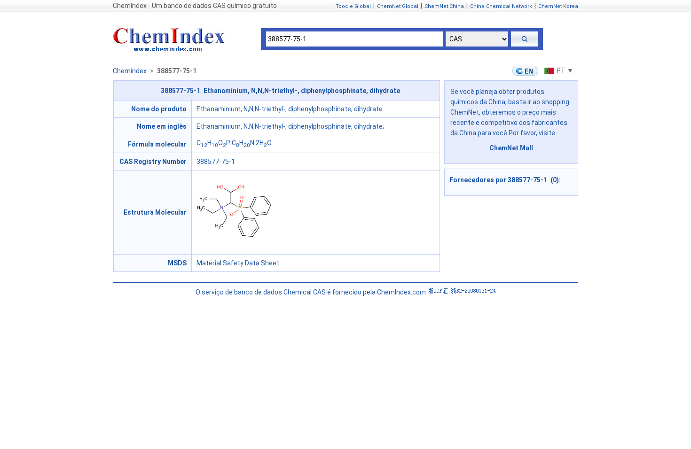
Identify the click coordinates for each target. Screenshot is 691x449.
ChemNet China (444, 6)
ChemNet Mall (511, 148)
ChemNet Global (397, 6)
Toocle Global (353, 6)
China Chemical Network (501, 6)
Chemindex (130, 71)
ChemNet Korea (558, 6)
